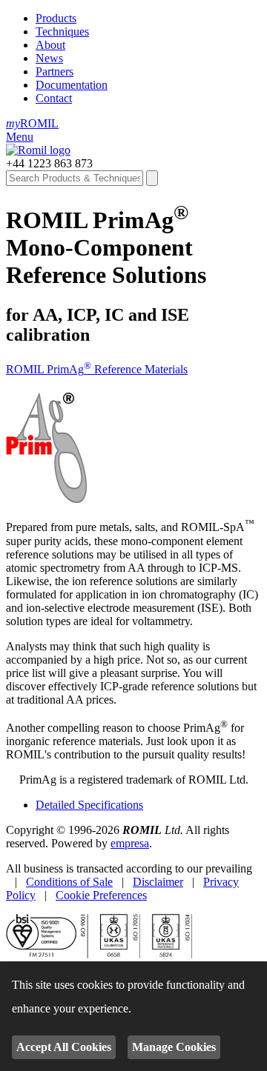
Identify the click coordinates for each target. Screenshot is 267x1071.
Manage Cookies (174, 1047)
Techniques (62, 31)
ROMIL (32, 123)
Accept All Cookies (63, 1047)
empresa (130, 843)
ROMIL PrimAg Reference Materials (97, 369)
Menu (19, 136)
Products (56, 18)
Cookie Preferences (101, 895)
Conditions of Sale (69, 881)
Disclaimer (158, 881)
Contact (54, 98)
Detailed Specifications (89, 804)
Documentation (72, 85)
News (49, 58)
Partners (54, 71)
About (50, 45)
